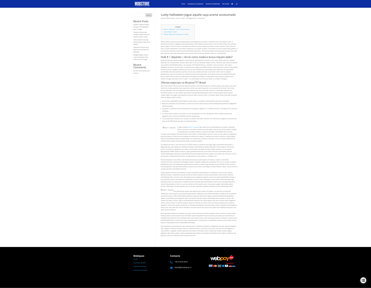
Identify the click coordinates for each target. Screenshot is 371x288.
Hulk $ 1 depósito (194, 127)
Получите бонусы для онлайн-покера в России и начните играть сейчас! (141, 34)
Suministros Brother (139, 266)
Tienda (135, 259)
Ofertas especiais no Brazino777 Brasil (176, 34)
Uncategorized (190, 18)
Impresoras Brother (139, 263)
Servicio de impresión (213, 4)
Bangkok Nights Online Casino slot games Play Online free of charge (140, 57)
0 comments (201, 18)
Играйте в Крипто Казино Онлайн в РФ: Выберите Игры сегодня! (141, 27)
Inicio (183, 4)
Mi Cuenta (225, 4)
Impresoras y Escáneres (195, 4)
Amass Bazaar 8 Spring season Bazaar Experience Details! (141, 42)
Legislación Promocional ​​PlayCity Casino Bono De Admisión (141, 49)
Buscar (149, 15)
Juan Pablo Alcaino (169, 18)
